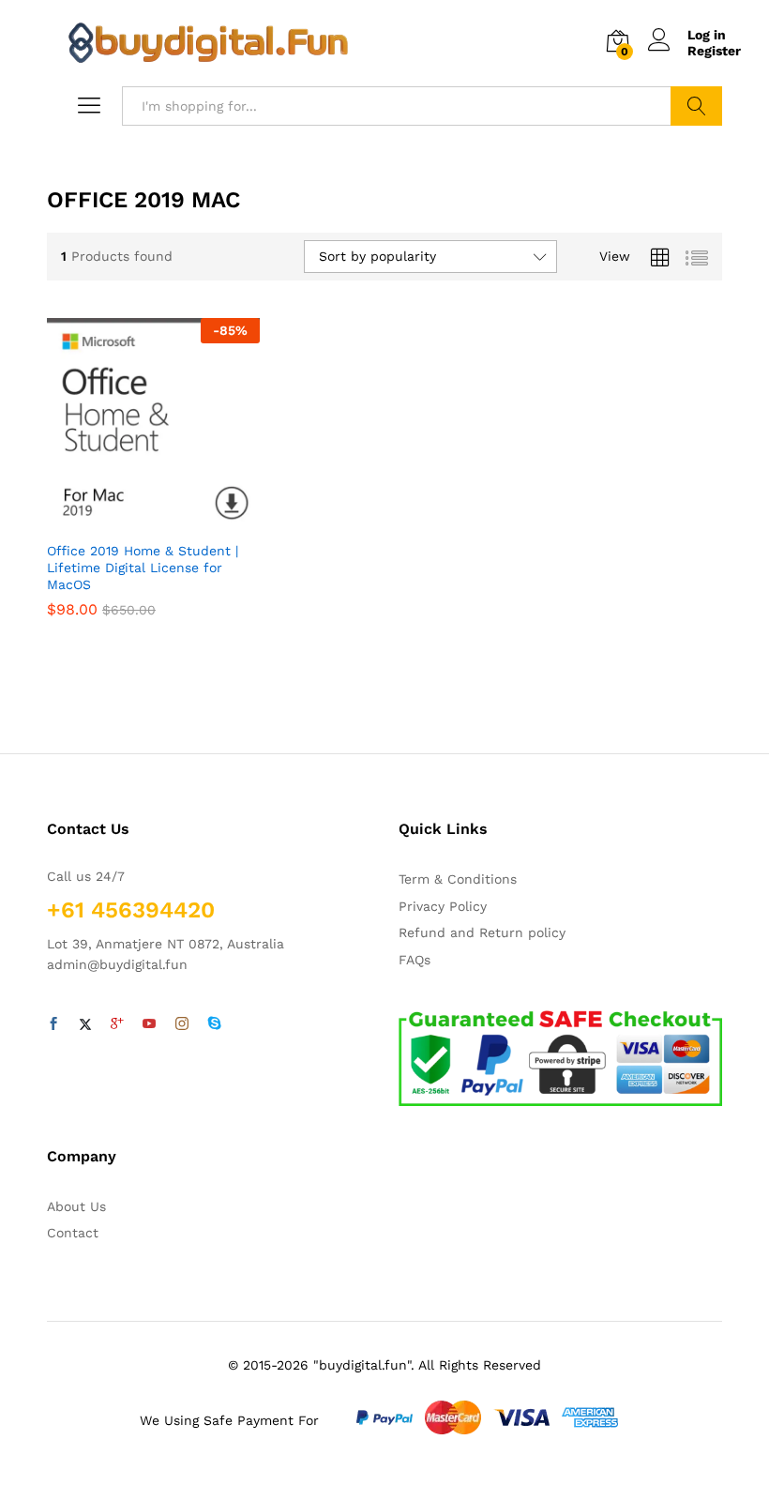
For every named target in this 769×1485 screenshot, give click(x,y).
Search (696, 106)
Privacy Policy (443, 906)
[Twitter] (85, 1024)
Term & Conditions (458, 878)
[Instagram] (182, 1024)
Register (714, 50)
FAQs (414, 959)
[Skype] (215, 1024)
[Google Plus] (117, 1024)
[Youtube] (149, 1024)
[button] (150, 520)
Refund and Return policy (482, 932)
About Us (76, 1206)
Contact (72, 1232)
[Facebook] (53, 1024)
